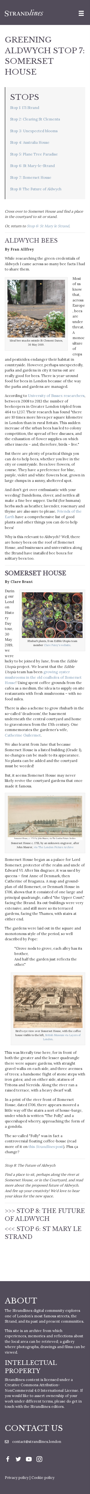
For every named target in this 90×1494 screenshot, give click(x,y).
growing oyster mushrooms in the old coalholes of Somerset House (43, 677)
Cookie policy (42, 1477)
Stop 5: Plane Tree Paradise (34, 154)
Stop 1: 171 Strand (24, 107)
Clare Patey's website (57, 645)
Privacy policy (17, 1477)
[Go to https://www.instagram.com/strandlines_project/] (39, 1459)
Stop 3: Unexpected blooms (34, 131)
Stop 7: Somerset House (30, 177)
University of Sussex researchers (56, 395)
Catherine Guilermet (23, 735)
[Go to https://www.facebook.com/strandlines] (8, 1459)
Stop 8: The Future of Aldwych (35, 189)
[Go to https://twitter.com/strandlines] (18, 1459)
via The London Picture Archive (53, 847)
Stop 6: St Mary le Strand (48, 226)
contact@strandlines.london (36, 1441)
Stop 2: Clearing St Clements (35, 119)
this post (46, 1146)
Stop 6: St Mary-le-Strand (32, 165)
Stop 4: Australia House (29, 142)
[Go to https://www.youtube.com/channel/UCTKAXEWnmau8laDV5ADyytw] (29, 1459)
